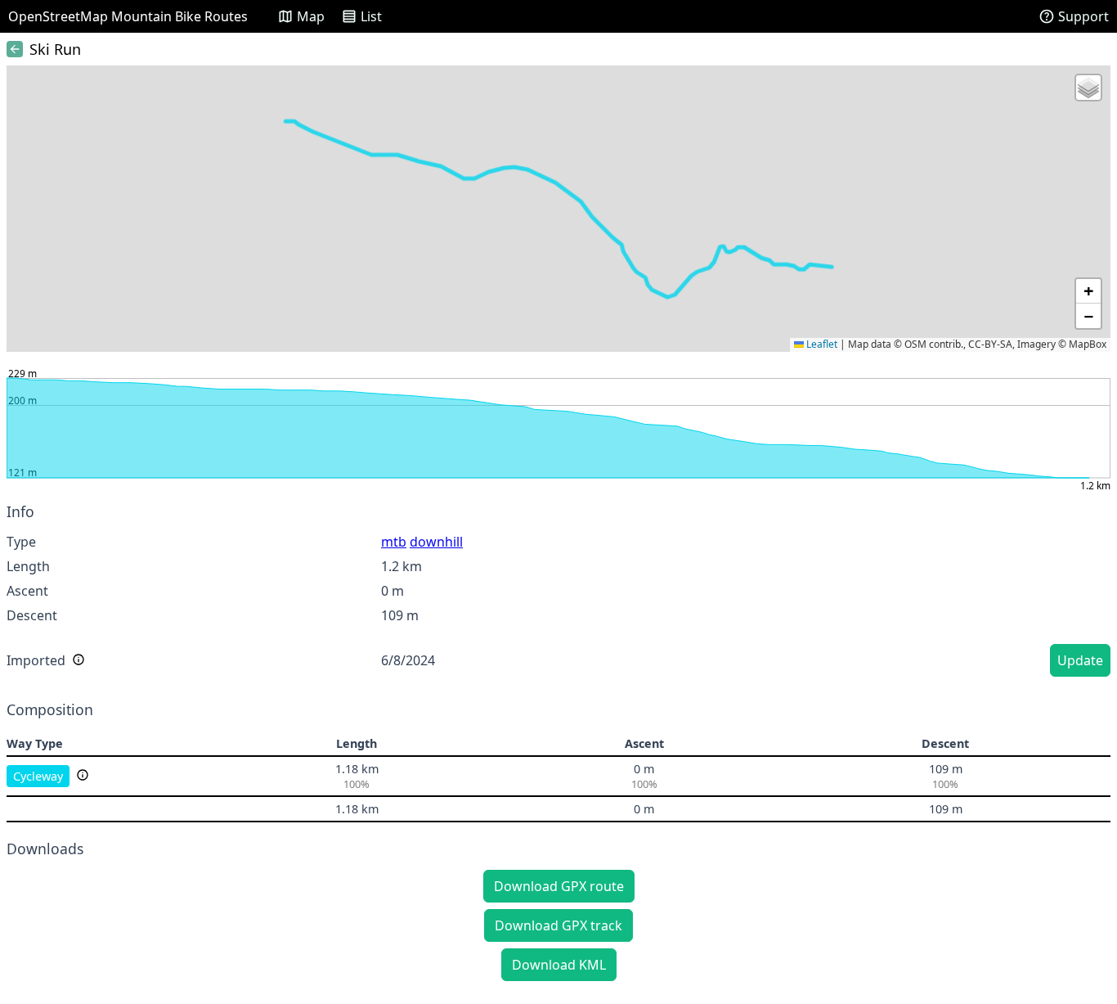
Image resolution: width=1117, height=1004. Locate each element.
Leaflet (820, 344)
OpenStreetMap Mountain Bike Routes (128, 16)
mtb (393, 542)
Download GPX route (559, 886)
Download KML (559, 965)
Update (1080, 660)
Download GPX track (558, 925)
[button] (1088, 87)
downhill (436, 542)
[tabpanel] (558, 592)
